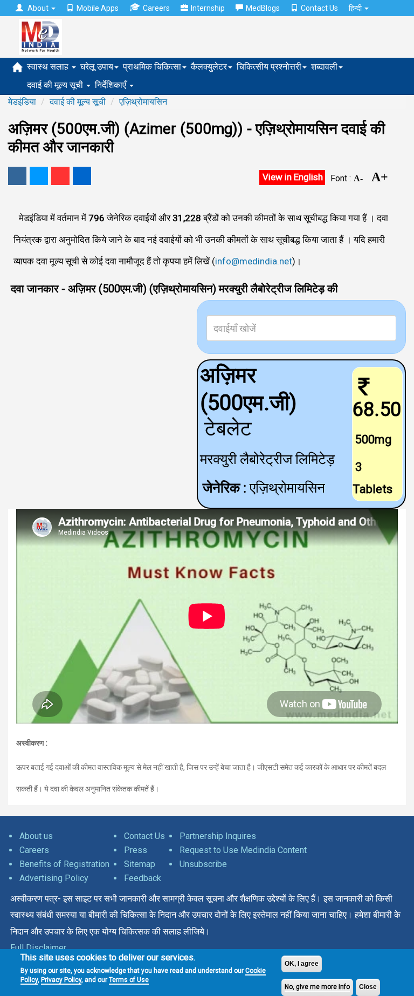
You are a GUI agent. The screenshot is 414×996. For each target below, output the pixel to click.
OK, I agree (302, 963)
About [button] (38, 8)
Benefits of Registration (64, 864)
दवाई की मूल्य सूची (56, 85)
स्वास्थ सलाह (49, 67)
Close (368, 987)
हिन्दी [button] (356, 8)
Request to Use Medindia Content (243, 850)
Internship (208, 8)
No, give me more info (317, 987)
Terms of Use (129, 980)
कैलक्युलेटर (209, 67)
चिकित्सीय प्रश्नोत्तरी (269, 67)
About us (36, 836)
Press (135, 850)
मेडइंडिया (22, 102)
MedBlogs (263, 8)
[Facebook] (17, 176)
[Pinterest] (60, 176)
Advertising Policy (53, 878)
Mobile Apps (98, 8)
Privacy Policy (61, 980)
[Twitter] (39, 176)
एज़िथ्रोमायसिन (143, 102)
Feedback (142, 878)
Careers (156, 8)
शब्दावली (324, 67)
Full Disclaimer (38, 948)
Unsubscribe (203, 864)
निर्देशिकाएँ (111, 85)
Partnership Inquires (218, 836)
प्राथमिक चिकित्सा (152, 67)
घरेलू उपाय (96, 67)
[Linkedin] (82, 176)
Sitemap (139, 864)
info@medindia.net (253, 261)
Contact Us (319, 8)
